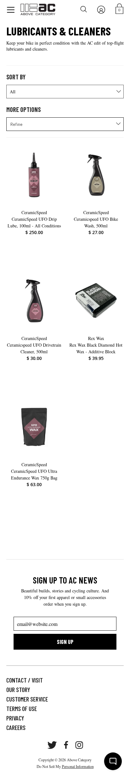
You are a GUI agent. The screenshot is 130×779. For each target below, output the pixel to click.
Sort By (16, 77)
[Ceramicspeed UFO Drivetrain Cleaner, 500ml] (34, 301)
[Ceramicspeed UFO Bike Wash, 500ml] (96, 175)
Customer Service (27, 699)
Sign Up (65, 641)
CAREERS (16, 727)
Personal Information (78, 766)
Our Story (18, 689)
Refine (16, 124)
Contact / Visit (24, 680)
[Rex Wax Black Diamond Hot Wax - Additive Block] (96, 301)
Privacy (15, 718)
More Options (23, 109)
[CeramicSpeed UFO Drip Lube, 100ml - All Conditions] (34, 175)
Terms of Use (21, 708)
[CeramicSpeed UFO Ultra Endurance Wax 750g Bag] (34, 427)
